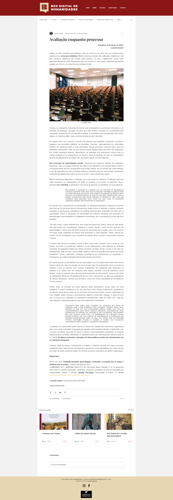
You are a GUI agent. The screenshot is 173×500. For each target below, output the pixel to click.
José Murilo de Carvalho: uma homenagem (117, 434)
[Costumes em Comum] (54, 422)
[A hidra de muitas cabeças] (86, 422)
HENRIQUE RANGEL (92, 481)
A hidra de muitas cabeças (85, 433)
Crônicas (54, 19)
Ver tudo (131, 410)
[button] (131, 19)
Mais (119, 19)
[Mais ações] (122, 33)
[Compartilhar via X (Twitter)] (55, 392)
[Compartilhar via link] (65, 392)
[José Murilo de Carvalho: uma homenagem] (119, 422)
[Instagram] (84, 486)
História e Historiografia (85, 19)
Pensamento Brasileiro (67, 19)
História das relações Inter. (105, 19)
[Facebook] (89, 486)
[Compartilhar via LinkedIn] (60, 392)
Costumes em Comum (51, 433)
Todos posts (43, 19)
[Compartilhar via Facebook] (50, 392)
